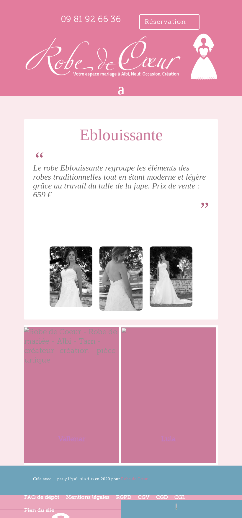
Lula (168, 438)
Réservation (165, 22)
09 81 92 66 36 (91, 19)
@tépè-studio (79, 478)
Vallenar (72, 438)
